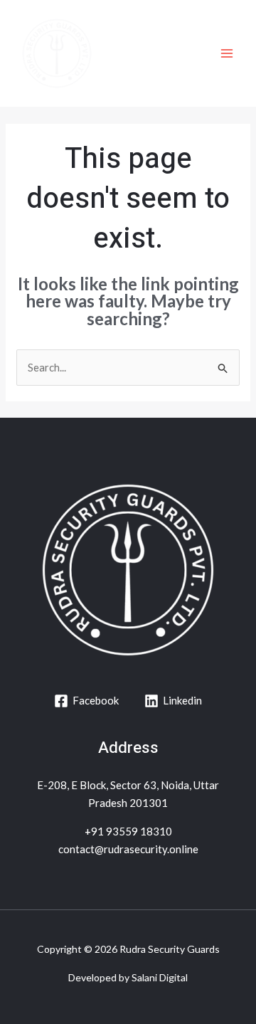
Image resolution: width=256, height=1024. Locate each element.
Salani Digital (160, 977)
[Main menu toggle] (227, 53)
